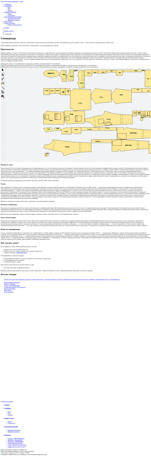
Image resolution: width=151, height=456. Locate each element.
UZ (21, 25)
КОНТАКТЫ (8, 21)
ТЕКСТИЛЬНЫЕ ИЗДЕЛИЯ (12, 17)
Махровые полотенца (14, 18)
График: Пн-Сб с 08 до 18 (16, 447)
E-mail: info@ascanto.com (15, 443)
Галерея (10, 10)
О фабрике (7, 408)
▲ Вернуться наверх (7, 401)
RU (14, 23)
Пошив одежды (8, 31)
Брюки (10, 14)
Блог (9, 7)
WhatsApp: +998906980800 (16, 441)
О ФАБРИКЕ (8, 6)
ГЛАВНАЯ (7, 4)
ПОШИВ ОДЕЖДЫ (10, 12)
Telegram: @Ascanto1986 (15, 440)
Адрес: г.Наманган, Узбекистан (17, 445)
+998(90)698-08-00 (21, 252)
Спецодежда (11, 15)
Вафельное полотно (13, 20)
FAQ (9, 9)
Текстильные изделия (11, 426)
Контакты (7, 435)
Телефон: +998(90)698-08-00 (16, 438)
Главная (6, 28)
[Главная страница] (12, 1)
